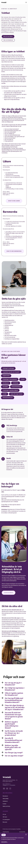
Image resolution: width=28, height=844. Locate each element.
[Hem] (14, 777)
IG (3, 788)
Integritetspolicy (6, 831)
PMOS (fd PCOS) (6, 806)
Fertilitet (4, 803)
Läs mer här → (4, 841)
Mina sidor (5, 822)
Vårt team (5, 816)
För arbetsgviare (6, 819)
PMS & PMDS (5, 798)
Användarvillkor (22, 831)
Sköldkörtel (5, 801)
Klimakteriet (5, 796)
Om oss (4, 814)
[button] (14, 683)
